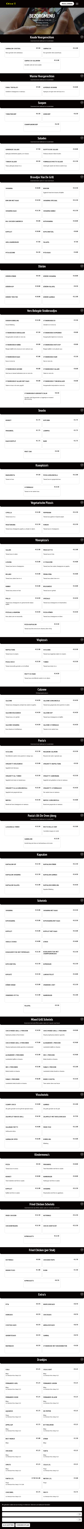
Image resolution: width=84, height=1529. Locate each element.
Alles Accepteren (8, 1525)
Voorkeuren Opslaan (22, 1525)
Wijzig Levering (67, 4)
